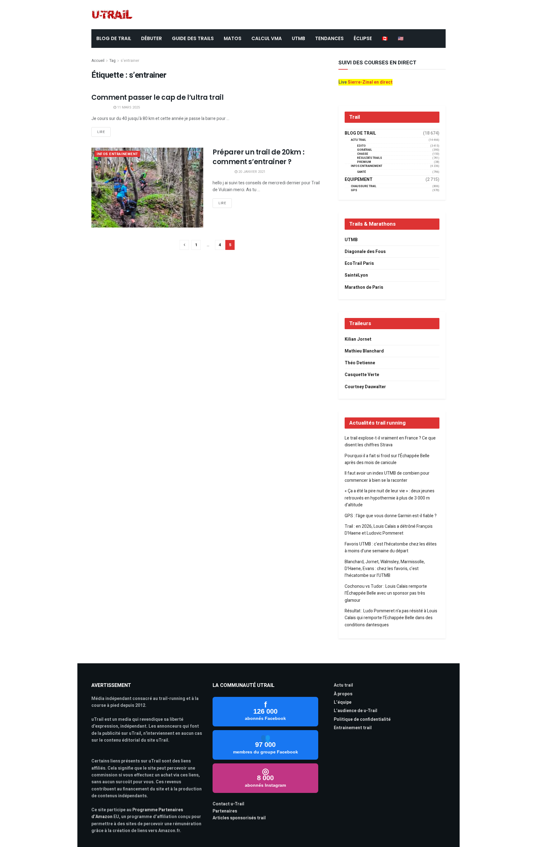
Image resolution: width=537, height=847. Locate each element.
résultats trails (369, 158)
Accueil (97, 60)
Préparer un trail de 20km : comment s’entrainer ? (258, 157)
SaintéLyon (356, 275)
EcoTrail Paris (359, 263)
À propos (343, 694)
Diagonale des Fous (365, 251)
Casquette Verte (362, 374)
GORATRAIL (364, 150)
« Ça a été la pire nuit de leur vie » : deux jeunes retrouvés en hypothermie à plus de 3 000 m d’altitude (389, 498)
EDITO (361, 146)
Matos (232, 38)
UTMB (298, 38)
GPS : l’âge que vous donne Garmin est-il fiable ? (391, 516)
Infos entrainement (117, 154)
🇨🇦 (385, 38)
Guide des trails (193, 38)
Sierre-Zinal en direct (370, 82)
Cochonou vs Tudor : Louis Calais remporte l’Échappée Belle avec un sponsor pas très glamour (386, 593)
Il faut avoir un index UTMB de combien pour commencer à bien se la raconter (387, 476)
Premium (364, 162)
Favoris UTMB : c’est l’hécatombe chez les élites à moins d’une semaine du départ (391, 547)
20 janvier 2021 (251, 171)
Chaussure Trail (363, 186)
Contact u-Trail (228, 804)
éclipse (363, 38)
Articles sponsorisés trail (239, 818)
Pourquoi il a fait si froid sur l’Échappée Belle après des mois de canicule (387, 459)
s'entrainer (130, 60)
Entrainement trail (353, 728)
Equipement (359, 179)
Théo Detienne (360, 363)
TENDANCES (329, 38)
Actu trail (343, 685)
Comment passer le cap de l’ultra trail (157, 97)
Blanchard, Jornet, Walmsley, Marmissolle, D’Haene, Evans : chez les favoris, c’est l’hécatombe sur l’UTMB (385, 569)
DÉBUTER (151, 38)
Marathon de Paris (364, 287)
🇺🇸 (401, 38)
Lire (101, 132)
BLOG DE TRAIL (113, 38)
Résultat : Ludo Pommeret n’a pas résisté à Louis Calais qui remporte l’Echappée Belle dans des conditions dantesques (391, 618)
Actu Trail (358, 140)
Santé (361, 172)
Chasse (362, 154)
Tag (112, 60)
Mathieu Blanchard (364, 351)
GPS (354, 190)
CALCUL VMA (266, 38)
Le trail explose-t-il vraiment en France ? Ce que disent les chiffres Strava (390, 441)
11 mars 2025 (128, 107)
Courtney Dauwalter (365, 387)
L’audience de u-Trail (355, 710)
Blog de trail (360, 133)
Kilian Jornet (358, 339)
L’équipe (342, 702)
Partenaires (225, 811)
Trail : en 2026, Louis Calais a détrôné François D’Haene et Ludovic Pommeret (389, 529)
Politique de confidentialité (362, 719)
